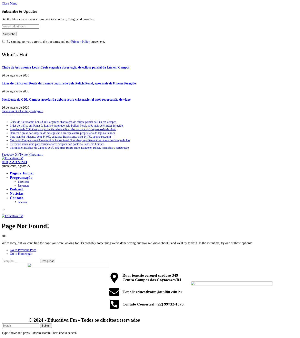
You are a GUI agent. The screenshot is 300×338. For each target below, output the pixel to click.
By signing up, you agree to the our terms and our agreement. (55, 41)
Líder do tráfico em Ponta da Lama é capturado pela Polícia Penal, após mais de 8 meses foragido (69, 83)
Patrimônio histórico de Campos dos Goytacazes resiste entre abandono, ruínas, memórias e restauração (69, 147)
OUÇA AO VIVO (14, 162)
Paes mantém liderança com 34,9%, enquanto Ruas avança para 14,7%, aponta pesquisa (60, 136)
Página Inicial (22, 173)
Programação (21, 177)
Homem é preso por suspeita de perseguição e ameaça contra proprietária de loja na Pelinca (62, 133)
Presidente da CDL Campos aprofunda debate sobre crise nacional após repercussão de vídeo (66, 99)
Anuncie (22, 201)
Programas (23, 185)
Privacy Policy (80, 41)
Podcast (16, 189)
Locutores (23, 181)
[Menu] (3, 209)
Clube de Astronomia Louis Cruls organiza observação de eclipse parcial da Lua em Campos (66, 67)
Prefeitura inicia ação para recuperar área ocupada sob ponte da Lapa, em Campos (57, 144)
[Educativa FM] (12, 158)
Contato (16, 198)
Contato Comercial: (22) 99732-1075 (153, 304)
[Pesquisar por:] (21, 261)
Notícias (17, 193)
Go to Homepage (21, 253)
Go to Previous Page (23, 250)
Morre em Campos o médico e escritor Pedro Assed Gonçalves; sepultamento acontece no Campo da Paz (70, 140)
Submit (46, 325)
